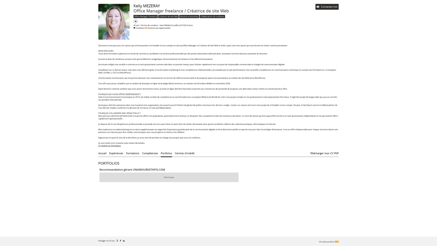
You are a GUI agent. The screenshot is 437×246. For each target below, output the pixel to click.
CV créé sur (324, 241)
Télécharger (169, 177)
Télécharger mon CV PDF (324, 153)
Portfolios (108, 163)
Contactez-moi (329, 6)
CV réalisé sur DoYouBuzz (109, 145)
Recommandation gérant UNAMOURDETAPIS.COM (132, 169)
